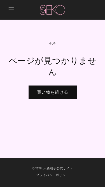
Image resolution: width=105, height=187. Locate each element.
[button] (11, 10)
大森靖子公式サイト (58, 168)
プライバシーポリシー (52, 175)
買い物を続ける (52, 92)
